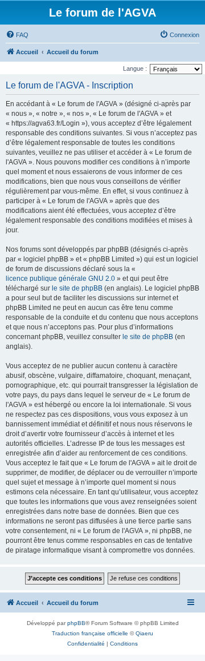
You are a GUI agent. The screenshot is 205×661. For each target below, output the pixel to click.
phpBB (76, 623)
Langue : (135, 68)
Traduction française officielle (90, 633)
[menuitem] (17, 35)
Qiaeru (144, 633)
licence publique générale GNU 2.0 (60, 279)
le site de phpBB (77, 288)
